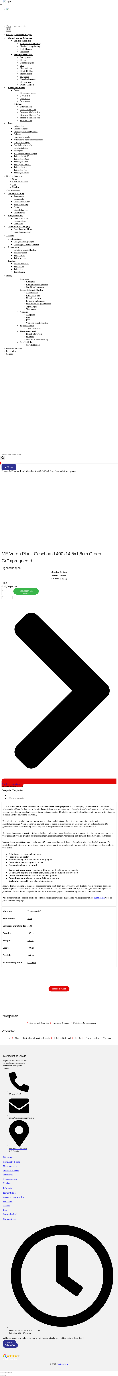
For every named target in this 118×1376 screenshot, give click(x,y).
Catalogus (7, 1157)
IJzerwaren (18, 223)
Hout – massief (34, 911)
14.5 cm (31, 933)
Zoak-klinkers (26, 120)
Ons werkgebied (10, 1214)
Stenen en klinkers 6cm (30, 112)
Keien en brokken (20, 181)
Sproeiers (30, 336)
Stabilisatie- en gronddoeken (38, 303)
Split (14, 184)
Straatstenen (25, 101)
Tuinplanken (19, 271)
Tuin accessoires (13, 190)
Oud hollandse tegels (23, 145)
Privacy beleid (9, 1192)
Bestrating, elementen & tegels (19, 34)
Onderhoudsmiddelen (23, 229)
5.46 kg (31, 955)
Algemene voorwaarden (13, 1197)
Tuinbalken (19, 266)
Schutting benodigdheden (25, 250)
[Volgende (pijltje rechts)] (4, 1375)
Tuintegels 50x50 (21, 159)
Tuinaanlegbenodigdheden (31, 290)
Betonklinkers (26, 106)
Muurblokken (26, 68)
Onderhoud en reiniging (19, 226)
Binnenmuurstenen (28, 93)
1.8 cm (30, 940)
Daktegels (18, 134)
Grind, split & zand (14, 176)
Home (4, 471)
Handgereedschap (21, 218)
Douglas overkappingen (24, 241)
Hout (28, 317)
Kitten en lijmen (33, 295)
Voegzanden (31, 309)
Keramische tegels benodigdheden (28, 139)
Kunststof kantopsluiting (30, 43)
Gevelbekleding (26, 342)
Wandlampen (19, 212)
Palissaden (24, 51)
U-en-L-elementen (28, 79)
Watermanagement (28, 331)
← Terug (9, 467)
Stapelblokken (26, 73)
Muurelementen (10, 1166)
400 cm (31, 947)
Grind (14, 179)
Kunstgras (24, 279)
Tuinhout (10, 235)
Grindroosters (32, 292)
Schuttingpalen (20, 252)
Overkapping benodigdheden (26, 244)
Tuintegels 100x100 (22, 164)
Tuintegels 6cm (20, 167)
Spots (16, 207)
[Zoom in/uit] (1, 1372)
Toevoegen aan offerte (26, 592)
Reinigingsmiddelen (22, 232)
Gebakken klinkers (28, 109)
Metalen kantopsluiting (30, 46)
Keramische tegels (22, 137)
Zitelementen (25, 82)
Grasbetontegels (27, 62)
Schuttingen (13, 247)
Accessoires (19, 196)
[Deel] (7, 1372)
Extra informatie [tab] (16, 798)
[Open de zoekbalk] (1, 451)
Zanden (15, 187)
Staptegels (18, 150)
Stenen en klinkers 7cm (30, 115)
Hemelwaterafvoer (34, 333)
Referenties (11, 351)
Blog (5, 1210)
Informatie (7, 1188)
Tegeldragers (31, 306)
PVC (28, 320)
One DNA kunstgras (35, 287)
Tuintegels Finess (21, 172)
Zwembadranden (27, 84)
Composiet (30, 314)
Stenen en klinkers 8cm (30, 117)
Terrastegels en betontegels (25, 153)
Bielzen (23, 60)
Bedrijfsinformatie (14, 348)
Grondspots (19, 199)
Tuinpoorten (19, 255)
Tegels (10, 123)
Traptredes (24, 76)
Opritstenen (25, 98)
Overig (9, 275)
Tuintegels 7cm (20, 170)
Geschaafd (32, 962)
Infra (22, 65)
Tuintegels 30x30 (21, 156)
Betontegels (19, 126)
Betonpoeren (25, 57)
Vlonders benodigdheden (37, 322)
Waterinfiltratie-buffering (37, 339)
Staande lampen (21, 210)
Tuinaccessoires (10, 1179)
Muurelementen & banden (20, 38)
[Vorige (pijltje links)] (1, 1375)
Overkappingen (15, 239)
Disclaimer (7, 1201)
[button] (59, 1357)
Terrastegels (8, 1174)
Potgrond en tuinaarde (35, 301)
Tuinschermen (20, 258)
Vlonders (24, 311)
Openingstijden (9, 1219)
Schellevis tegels (21, 148)
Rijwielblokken (26, 71)
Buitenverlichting (16, 193)
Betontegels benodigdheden (25, 131)
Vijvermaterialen (27, 325)
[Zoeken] (8, 29)
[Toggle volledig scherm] (4, 1372)
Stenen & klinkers (11, 1170)
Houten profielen (21, 263)
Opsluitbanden (26, 49)
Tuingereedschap (15, 215)
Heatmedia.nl (62, 1364)
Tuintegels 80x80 (21, 161)
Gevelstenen (25, 95)
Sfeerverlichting (21, 204)
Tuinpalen (18, 269)
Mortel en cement (33, 298)
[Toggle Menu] (1, 4)
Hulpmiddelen (20, 221)
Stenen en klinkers (16, 87)
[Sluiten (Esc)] (10, 1372)
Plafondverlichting (22, 201)
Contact (9, 353)
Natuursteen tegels (22, 142)
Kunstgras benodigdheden (37, 284)
